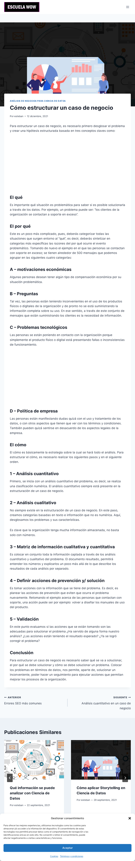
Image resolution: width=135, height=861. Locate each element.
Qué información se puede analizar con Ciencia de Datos (32, 793)
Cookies (54, 856)
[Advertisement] (67, 163)
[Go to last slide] (10, 778)
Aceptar (67, 847)
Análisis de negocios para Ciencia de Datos (38, 101)
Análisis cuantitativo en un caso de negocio (106, 703)
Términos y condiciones (71, 856)
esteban (18, 116)
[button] (129, 818)
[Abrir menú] (127, 7)
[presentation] (34, 760)
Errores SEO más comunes (23, 700)
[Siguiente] (125, 778)
